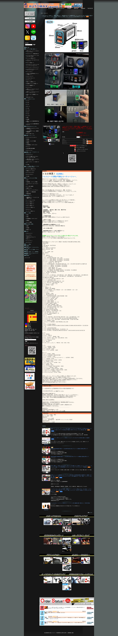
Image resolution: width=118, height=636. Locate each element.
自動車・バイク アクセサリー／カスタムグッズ (32, 152)
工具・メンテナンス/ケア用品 (31, 178)
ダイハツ (28, 106)
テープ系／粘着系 (30, 186)
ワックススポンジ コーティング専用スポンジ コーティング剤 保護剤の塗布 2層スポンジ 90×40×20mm (70, 503)
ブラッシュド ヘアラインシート (33, 67)
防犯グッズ (29, 229)
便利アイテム (29, 188)
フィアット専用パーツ (31, 211)
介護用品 (27, 245)
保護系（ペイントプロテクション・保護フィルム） (32, 254)
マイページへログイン (60, 8)
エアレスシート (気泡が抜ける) (33, 53)
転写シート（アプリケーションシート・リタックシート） (33, 92)
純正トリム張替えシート (31, 81)
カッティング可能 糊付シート (31, 49)
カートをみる (50, 8)
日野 (27, 117)
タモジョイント (29, 233)
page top (90, 512)
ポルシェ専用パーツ (30, 205)
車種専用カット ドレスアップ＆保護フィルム (33, 198)
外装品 (28, 139)
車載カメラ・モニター (31, 170)
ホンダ (28, 111)
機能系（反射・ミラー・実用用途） (32, 251)
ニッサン (28, 110)
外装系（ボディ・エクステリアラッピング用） (32, 248)
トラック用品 (28, 212)
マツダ (28, 113)
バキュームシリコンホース (32, 137)
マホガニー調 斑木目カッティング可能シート (33, 74)
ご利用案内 (69, 8)
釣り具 (27, 231)
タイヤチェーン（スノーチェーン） (32, 184)
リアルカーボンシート (31, 78)
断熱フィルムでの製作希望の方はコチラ (33, 121)
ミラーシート (29, 87)
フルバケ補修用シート (31, 85)
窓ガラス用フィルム (30, 133)
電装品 (28, 142)
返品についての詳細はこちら (81, 145)
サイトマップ (90, 8)
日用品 (28, 227)
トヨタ (28, 108)
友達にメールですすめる (80, 150)
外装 (27, 214)
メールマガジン (28, 335)
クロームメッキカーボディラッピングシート (33, 60)
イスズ (28, 100)
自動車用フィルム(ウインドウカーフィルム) (33, 129)
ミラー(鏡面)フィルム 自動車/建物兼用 (33, 131)
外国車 (28, 119)
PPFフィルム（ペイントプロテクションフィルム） (33, 51)
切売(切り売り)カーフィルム (31, 126)
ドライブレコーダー (30, 172)
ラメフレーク (29, 242)
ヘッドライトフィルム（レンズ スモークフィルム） (32, 69)
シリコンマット (29, 240)
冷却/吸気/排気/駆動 (31, 148)
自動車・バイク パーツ (30, 135)
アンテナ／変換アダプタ (31, 168)
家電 (27, 225)
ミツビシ (28, 115)
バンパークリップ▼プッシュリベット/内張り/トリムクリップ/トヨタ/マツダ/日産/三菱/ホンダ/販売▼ (70, 437)
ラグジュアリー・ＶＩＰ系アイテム (33, 162)
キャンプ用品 (28, 244)
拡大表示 (52, 144)
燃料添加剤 (29, 193)
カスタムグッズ (29, 154)
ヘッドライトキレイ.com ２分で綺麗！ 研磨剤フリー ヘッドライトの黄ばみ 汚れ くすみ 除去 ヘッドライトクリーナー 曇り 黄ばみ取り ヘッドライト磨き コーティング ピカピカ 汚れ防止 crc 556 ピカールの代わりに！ (71, 490)
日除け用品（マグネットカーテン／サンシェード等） (33, 159)
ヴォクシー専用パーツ (31, 207)
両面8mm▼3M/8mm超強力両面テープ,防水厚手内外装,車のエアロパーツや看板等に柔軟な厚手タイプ (69, 448)
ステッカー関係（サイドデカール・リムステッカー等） (32, 157)
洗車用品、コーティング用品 (32, 181)
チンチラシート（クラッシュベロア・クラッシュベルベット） (33, 65)
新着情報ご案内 (71, 632)
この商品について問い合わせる (82, 149)
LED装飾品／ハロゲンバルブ (32, 144)
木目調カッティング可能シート (32, 83)
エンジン (28, 146)
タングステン (29, 235)
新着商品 (27, 255)
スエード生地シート (30, 62)
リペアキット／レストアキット (32, 190)
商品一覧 (27, 47)
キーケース (29, 209)
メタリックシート (30, 76)
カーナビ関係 (29, 222)
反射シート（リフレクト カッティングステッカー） (33, 89)
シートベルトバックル (31, 200)
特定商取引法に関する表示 (61, 632)
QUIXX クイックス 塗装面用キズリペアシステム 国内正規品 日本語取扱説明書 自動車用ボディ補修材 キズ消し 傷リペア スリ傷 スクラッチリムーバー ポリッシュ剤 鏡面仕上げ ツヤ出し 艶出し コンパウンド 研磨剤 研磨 (71, 476)
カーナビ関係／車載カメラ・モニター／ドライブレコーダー (32, 167)
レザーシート (29, 79)
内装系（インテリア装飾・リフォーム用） (32, 250)
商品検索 (26, 43)
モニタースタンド (30, 174)
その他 (28, 164)
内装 (27, 216)
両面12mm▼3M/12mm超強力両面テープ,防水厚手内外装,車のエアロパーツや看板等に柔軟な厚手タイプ (70, 456)
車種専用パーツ (29, 195)
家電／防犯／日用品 (29, 224)
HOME (42, 13)
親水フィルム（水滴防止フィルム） (32, 95)
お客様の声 (83, 8)
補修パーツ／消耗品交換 (31, 191)
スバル (28, 104)
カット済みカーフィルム (30, 98)
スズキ (28, 102)
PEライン (28, 238)
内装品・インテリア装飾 (31, 141)
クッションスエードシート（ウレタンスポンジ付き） (33, 56)
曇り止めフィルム (30, 97)
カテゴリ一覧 (27, 257)
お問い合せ (76, 8)
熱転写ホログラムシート (31, 237)
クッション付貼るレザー (31, 58)
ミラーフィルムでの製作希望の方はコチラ (33, 124)
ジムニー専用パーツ (30, 203)
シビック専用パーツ (30, 201)
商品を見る (46, 444)
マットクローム (29, 71)
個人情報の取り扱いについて (49, 632)
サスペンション (29, 150)
